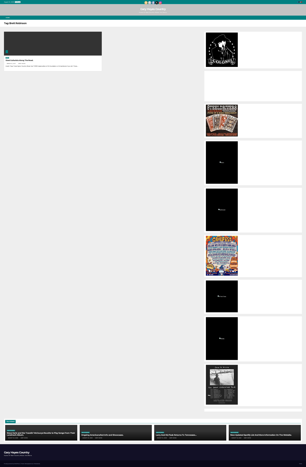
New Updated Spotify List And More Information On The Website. (261, 435)
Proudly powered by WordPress (12, 463)
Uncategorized (11, 430)
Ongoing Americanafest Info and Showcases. (102, 435)
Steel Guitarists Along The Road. (19, 60)
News (7, 57)
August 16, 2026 (237, 438)
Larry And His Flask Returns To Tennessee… (176, 435)
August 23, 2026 (13, 438)
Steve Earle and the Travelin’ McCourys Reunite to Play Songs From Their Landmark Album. (41, 434)
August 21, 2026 (162, 438)
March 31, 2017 (11, 63)
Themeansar (37, 463)
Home (8, 17)
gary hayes (21, 63)
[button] (297, 17)
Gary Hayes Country (153, 9)
